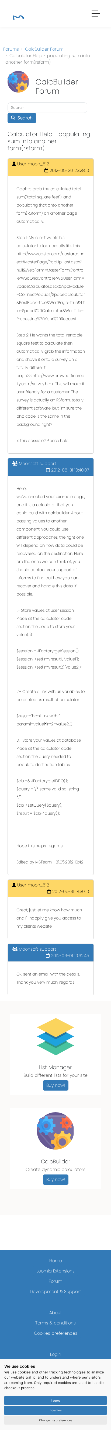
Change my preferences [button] (55, 1420)
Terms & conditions (55, 1323)
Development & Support (55, 1291)
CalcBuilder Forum (44, 49)
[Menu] (96, 14)
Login (55, 1354)
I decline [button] (55, 1410)
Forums (11, 49)
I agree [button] (55, 1400)
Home (55, 1261)
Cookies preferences (55, 1333)
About (55, 1313)
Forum (55, 1281)
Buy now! (55, 1085)
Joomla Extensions (55, 1271)
